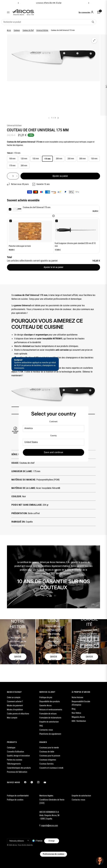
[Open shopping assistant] (100, 861)
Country (53, 435)
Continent (53, 422)
